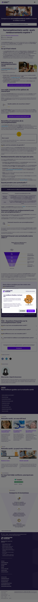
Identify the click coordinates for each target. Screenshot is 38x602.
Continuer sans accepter (29, 291)
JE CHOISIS (22, 311)
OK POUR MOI (31, 311)
